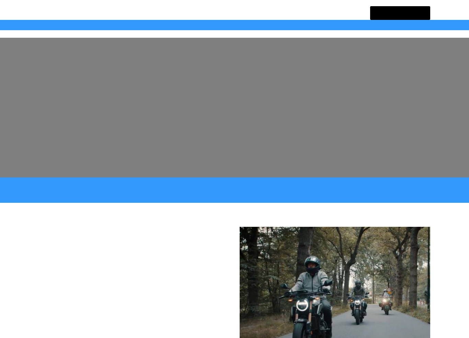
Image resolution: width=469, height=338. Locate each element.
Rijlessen (123, 24)
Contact (200, 24)
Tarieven (94, 24)
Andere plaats (404, 12)
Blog (176, 24)
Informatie (64, 24)
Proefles (152, 24)
